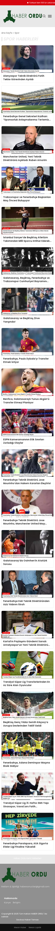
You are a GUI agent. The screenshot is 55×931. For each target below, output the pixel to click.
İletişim (16, 902)
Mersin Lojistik (35, 927)
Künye (7, 902)
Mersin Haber (20, 927)
